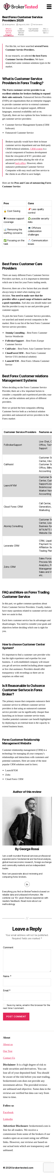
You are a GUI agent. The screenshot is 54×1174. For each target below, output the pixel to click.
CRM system (36, 148)
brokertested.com (22, 1167)
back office (20, 163)
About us (8, 1044)
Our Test (7, 1051)
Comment (8, 947)
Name (7, 976)
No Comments (37, 24)
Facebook (8, 1112)
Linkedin (8, 1119)
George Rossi (11, 24)
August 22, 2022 (24, 24)
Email (6, 990)
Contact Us (9, 1058)
